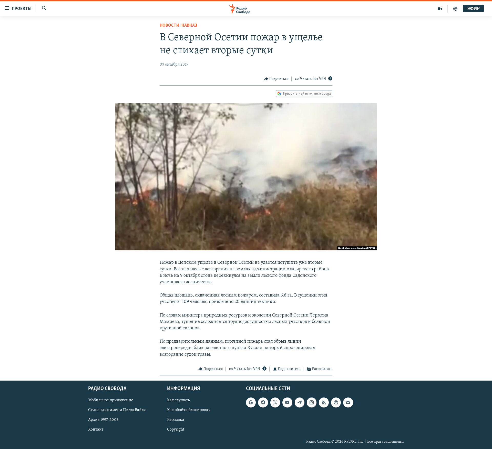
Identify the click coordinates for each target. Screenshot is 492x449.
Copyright (175, 430)
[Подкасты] (336, 402)
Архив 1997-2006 (103, 420)
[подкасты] (455, 9)
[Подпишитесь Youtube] (287, 402)
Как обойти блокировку (188, 410)
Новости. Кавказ (178, 25)
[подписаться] (348, 402)
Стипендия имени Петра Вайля (117, 410)
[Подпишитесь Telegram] (299, 402)
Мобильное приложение (110, 401)
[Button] (276, 79)
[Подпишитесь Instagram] (311, 402)
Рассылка (175, 420)
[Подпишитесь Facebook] (263, 402)
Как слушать (178, 401)
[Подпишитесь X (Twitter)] (275, 402)
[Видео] (440, 9)
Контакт (95, 430)
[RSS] (324, 402)
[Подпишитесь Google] (251, 402)
